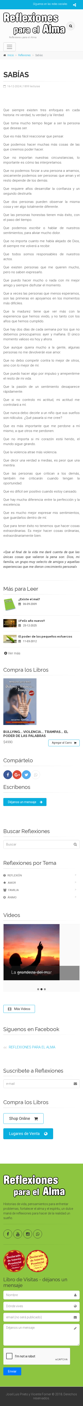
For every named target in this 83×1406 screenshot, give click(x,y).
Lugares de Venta (24, 1133)
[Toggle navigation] (9, 46)
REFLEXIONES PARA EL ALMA (32, 1047)
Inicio (11, 55)
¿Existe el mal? (29, 599)
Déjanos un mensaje (22, 802)
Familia (13, 890)
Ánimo (12, 897)
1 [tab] (38, 989)
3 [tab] (45, 989)
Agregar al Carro (62, 742)
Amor (12, 882)
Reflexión (15, 875)
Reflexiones (24, 55)
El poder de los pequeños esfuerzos (45, 636)
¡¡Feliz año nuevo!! (31, 620)
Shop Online (19, 1118)
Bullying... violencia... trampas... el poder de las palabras (35, 734)
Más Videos (22, 1009)
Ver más (14, 653)
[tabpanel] (41, 955)
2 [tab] (41, 989)
